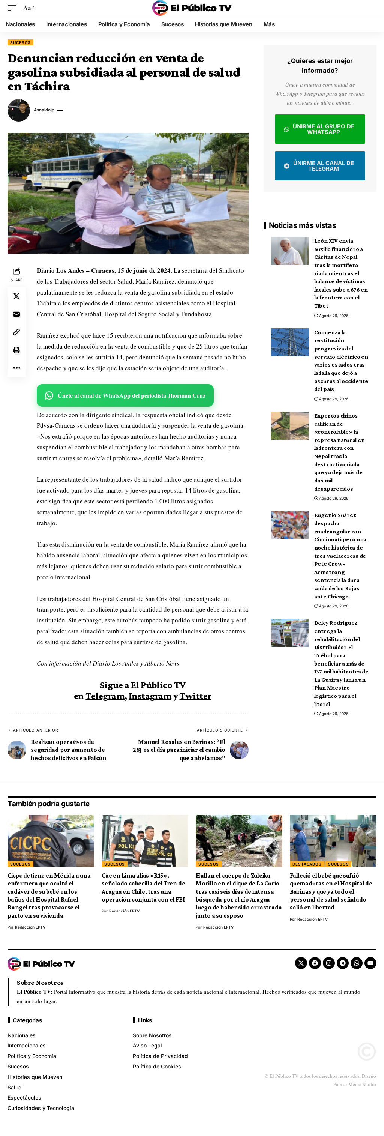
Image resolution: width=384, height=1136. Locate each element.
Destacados (307, 864)
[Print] (17, 350)
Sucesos (20, 42)
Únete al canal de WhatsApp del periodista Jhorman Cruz (132, 395)
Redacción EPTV (30, 927)
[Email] (17, 314)
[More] (17, 368)
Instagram (150, 695)
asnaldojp (44, 110)
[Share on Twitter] (17, 296)
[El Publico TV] (191, 8)
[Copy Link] (17, 332)
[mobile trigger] (14, 8)
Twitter (195, 695)
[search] (370, 8)
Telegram (105, 695)
